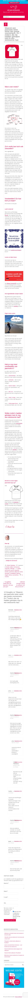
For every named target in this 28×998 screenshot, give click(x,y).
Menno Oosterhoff (11, 283)
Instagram (15, 502)
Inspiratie (7, 568)
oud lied (14, 449)
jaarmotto (11, 571)
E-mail (6, 897)
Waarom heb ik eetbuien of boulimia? (12, 952)
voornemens (19, 423)
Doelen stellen (9, 567)
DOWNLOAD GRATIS (14, 2)
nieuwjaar (7, 573)
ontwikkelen (13, 573)
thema (10, 575)
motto (21, 571)
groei (12, 570)
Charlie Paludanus (11, 565)
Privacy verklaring (18, 996)
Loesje (6, 503)
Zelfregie (12, 568)
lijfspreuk (17, 571)
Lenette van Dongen (16, 250)
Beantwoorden (18, 610)
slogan (6, 575)
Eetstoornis (16, 567)
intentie (7, 571)
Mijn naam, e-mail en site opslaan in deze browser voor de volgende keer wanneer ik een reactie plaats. (8, 911)
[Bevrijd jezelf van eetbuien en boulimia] (14, 12)
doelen (19, 568)
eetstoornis (8, 570)
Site (5, 903)
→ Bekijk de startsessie (11, 560)
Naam (6, 891)
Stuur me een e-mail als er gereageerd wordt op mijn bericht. (17, 915)
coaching (16, 306)
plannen (18, 573)
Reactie (6, 883)
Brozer (6, 215)
